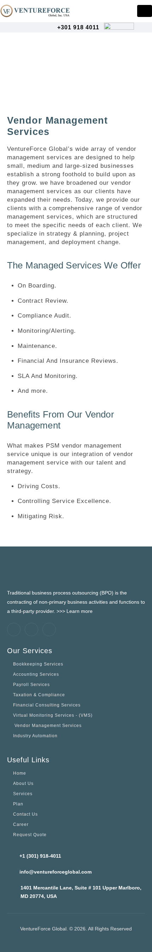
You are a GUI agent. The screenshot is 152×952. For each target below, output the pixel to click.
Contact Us (25, 814)
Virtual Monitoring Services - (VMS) (53, 715)
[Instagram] (49, 629)
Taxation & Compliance (39, 694)
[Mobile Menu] (144, 11)
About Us (23, 783)
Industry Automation (35, 735)
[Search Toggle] (142, 27)
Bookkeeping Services (38, 664)
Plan (18, 804)
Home (19, 773)
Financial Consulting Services (47, 705)
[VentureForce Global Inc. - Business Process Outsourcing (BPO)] (35, 10)
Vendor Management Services (47, 725)
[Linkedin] (31, 629)
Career (21, 824)
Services (23, 793)
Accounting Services (36, 674)
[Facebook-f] (14, 629)
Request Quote (30, 834)
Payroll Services (31, 684)
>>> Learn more (75, 611)
